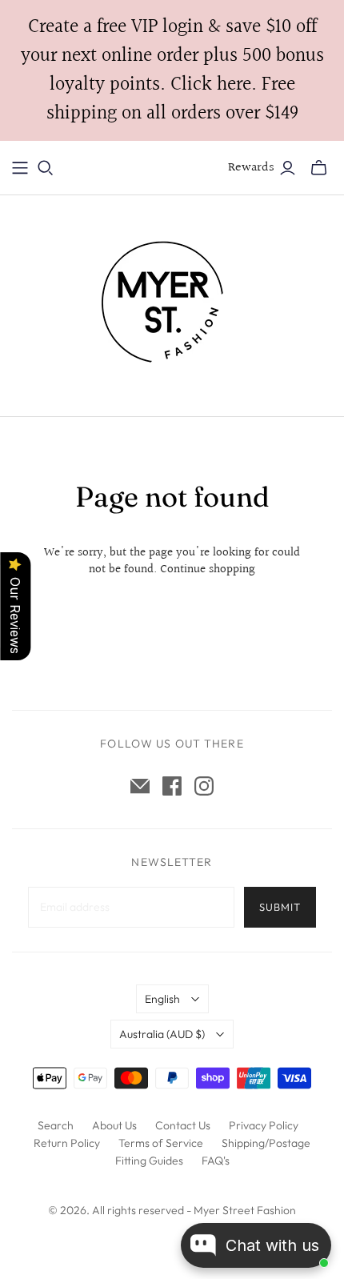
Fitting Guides (149, 1160)
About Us (114, 1125)
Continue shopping (207, 569)
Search (56, 1125)
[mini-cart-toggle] (319, 168)
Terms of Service (160, 1143)
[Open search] (46, 168)
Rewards (251, 168)
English (162, 999)
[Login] (287, 168)
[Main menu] (20, 168)
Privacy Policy (263, 1125)
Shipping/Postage (266, 1143)
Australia (162, 1034)
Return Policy (67, 1143)
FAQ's (216, 1160)
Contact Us (182, 1125)
